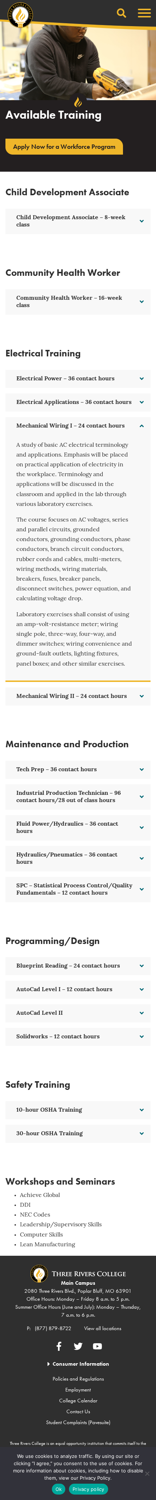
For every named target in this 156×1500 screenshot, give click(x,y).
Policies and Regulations (78, 1378)
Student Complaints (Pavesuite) (78, 1422)
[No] (147, 1473)
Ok (59, 1489)
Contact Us (78, 1411)
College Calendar (78, 1400)
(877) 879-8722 (53, 1328)
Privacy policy (88, 1489)
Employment (78, 1389)
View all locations (102, 1328)
